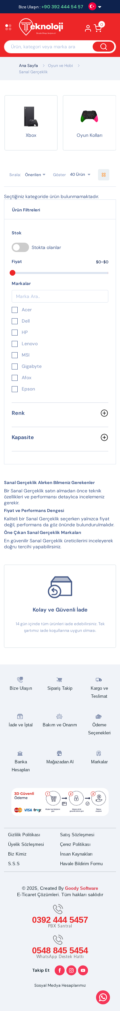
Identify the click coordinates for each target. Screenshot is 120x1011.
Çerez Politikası (75, 844)
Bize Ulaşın (21, 688)
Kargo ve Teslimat (99, 692)
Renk (18, 412)
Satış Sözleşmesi (77, 834)
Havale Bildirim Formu (81, 863)
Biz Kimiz (17, 854)
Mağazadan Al (60, 761)
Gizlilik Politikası (24, 834)
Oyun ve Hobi (60, 65)
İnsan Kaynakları (76, 854)
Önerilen (33, 174)
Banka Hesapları (21, 765)
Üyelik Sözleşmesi (26, 844)
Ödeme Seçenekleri (99, 728)
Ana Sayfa (28, 65)
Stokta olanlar (46, 247)
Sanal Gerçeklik (33, 72)
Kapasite (23, 437)
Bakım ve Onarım (60, 724)
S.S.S (14, 863)
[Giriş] (88, 30)
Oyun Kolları (89, 135)
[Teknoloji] (40, 28)
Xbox (31, 135)
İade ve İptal (21, 724)
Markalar (99, 761)
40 (72, 174)
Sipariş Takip (59, 688)
